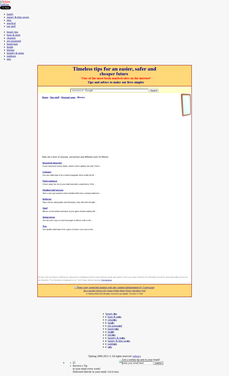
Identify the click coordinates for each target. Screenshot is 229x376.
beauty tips (12, 31)
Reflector (47, 199)
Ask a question (89, 291)
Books (122, 291)
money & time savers (18, 17)
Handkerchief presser (53, 190)
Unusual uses (68, 97)
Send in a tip (101, 291)
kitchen (10, 50)
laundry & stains (15, 53)
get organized (14, 41)
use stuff (11, 26)
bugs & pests (13, 35)
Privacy (129, 291)
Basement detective (52, 163)
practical (11, 23)
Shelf (45, 208)
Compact (47, 172)
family (10, 14)
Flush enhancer (50, 181)
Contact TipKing (112, 291)
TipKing (4, 4)
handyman (12, 44)
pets (9, 59)
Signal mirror (49, 217)
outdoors (11, 56)
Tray (45, 226)
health (10, 47)
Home (45, 97)
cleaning (11, 38)
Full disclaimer (106, 280)
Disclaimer (136, 291)
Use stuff (54, 97)
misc (9, 20)
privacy (137, 356)
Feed (143, 291)
